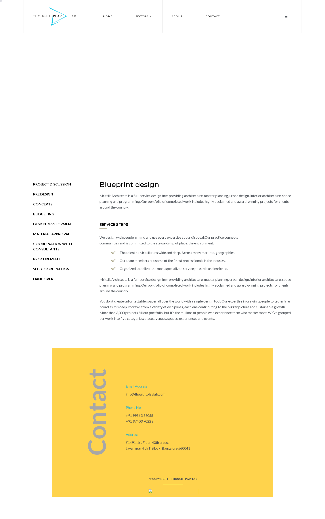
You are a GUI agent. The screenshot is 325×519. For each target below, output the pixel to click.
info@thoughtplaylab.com (145, 394)
